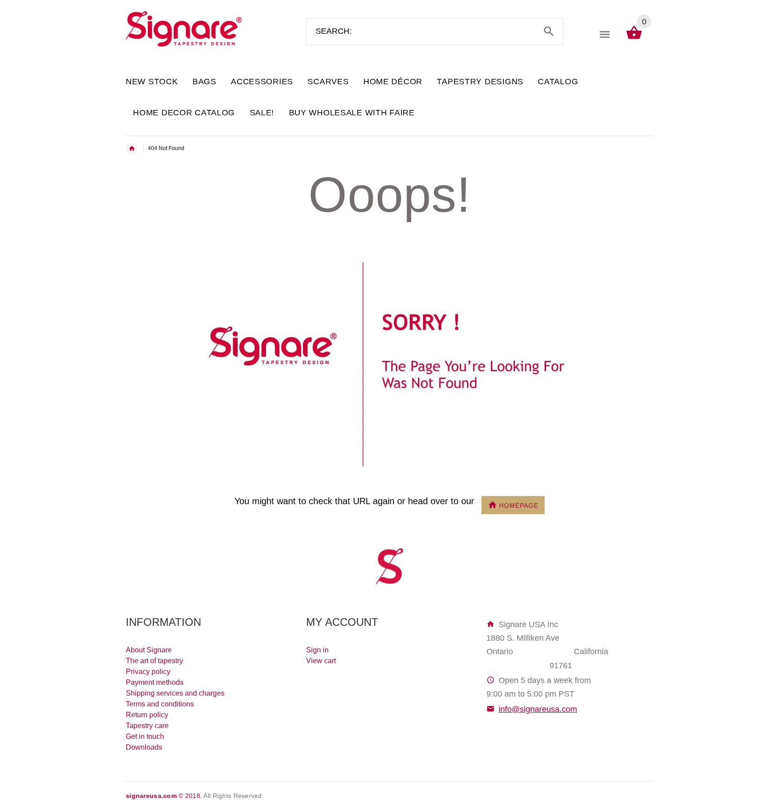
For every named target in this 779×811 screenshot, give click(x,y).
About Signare (149, 650)
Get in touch (145, 736)
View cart (321, 661)
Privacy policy (148, 671)
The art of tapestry (154, 661)
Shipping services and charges (175, 693)
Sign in (317, 650)
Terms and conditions (160, 704)
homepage (518, 505)
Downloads (144, 747)
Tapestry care (147, 725)
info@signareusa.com (538, 709)
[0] (634, 38)
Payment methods (154, 682)
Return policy (147, 715)
